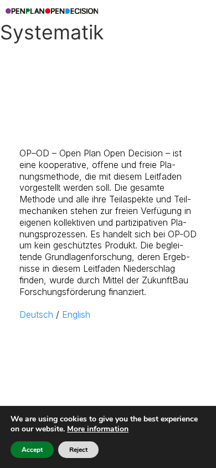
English (76, 314)
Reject (78, 449)
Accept (32, 449)
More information (97, 429)
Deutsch (36, 314)
